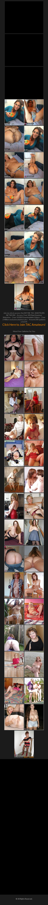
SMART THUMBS (29, 757)
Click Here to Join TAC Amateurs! (24, 324)
